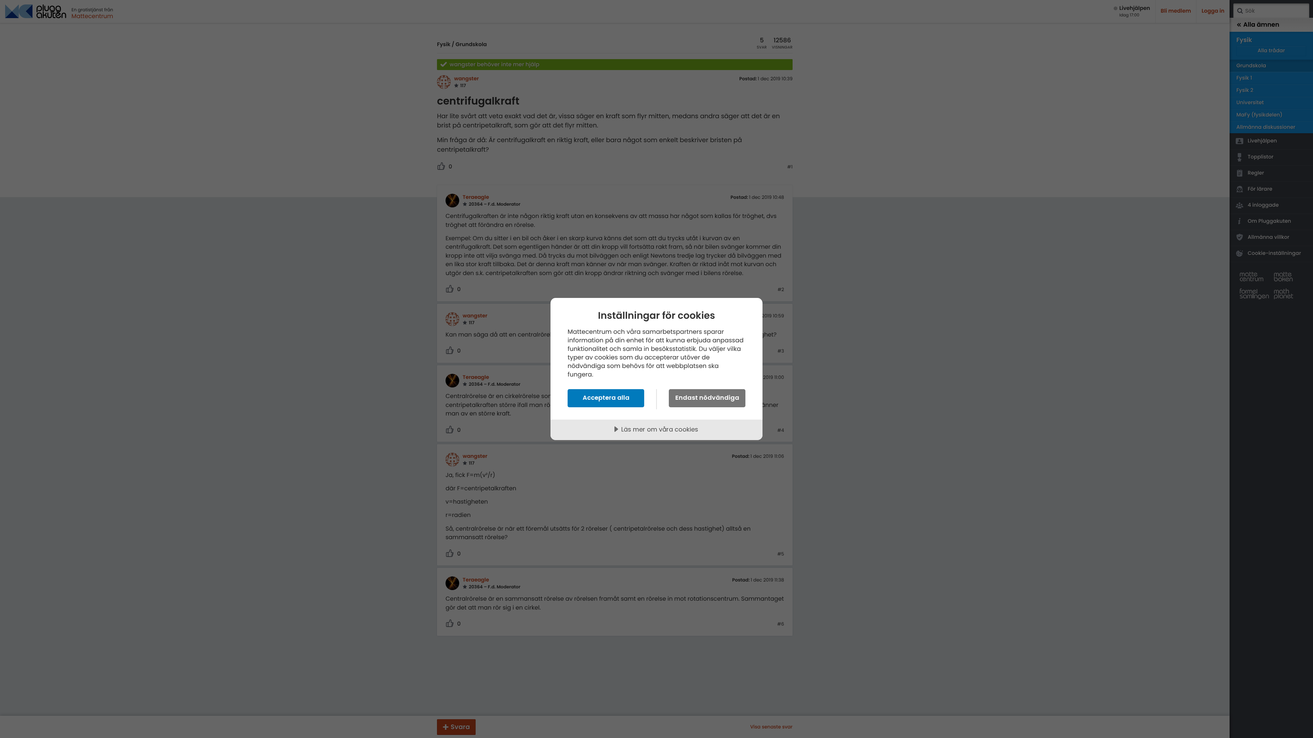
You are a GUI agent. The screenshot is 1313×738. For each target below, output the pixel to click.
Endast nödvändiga (707, 397)
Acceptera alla (606, 397)
